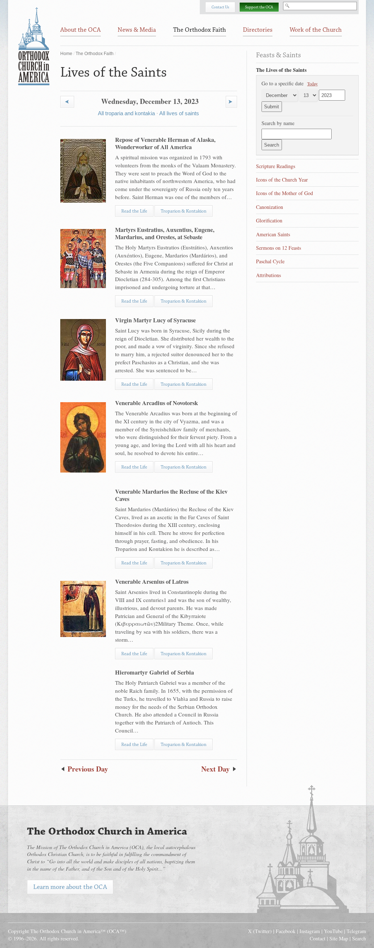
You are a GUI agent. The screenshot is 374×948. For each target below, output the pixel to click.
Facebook (285, 931)
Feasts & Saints (278, 55)
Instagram (309, 931)
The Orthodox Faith (95, 53)
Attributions (268, 275)
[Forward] (231, 102)
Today (312, 83)
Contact (317, 938)
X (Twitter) (260, 931)
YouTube (333, 931)
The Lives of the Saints (281, 70)
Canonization (269, 207)
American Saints (273, 234)
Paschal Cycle (270, 261)
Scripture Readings (275, 166)
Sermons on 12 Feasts (278, 247)
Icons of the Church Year (282, 179)
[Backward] (67, 102)
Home (66, 53)
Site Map (338, 938)
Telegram (356, 931)
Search (359, 938)
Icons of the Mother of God (284, 193)
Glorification (269, 220)
